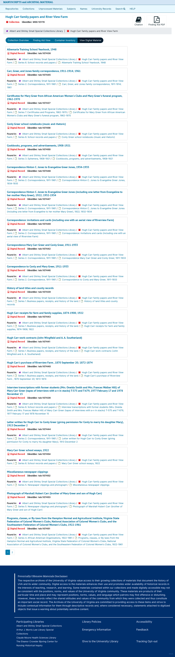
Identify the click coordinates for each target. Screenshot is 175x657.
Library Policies (91, 621)
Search (121, 8)
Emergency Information (96, 629)
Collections (28, 8)
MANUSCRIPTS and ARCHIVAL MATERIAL (28, 2)
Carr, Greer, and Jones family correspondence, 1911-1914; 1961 (44, 71)
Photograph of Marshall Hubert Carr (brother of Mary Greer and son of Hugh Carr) (54, 493)
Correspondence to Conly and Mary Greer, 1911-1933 (37, 266)
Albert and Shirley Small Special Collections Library (36, 31)
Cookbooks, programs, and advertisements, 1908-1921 (38, 145)
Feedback (142, 629)
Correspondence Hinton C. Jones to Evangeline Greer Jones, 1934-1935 (48, 167)
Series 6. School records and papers (37, 62)
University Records (101, 8)
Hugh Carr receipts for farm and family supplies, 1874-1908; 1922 (45, 313)
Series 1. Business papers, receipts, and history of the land (48, 301)
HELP (132, 8)
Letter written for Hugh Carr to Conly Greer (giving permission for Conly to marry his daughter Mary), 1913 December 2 (65, 423)
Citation (139, 24)
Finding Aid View (41, 40)
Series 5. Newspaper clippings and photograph (42, 485)
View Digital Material (90, 40)
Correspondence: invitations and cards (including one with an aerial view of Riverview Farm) (60, 220)
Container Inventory (65, 40)
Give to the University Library (100, 641)
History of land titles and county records (30, 288)
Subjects (71, 8)
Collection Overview (18, 40)
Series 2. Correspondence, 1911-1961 (37, 84)
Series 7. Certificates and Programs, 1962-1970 (42, 112)
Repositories (11, 8)
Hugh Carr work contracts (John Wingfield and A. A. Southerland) (44, 337)
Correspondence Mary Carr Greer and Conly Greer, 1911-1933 (42, 245)
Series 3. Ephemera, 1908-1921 (34, 158)
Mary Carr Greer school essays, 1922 (28, 450)
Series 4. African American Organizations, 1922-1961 (45, 537)
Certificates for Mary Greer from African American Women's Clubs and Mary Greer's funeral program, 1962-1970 (64, 97)
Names (83, 8)
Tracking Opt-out (147, 641)
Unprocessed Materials (50, 8)
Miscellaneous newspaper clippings (27, 472)
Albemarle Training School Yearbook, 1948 (31, 49)
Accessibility (144, 621)
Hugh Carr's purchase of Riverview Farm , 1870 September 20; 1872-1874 (50, 362)
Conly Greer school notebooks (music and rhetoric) (36, 124)
